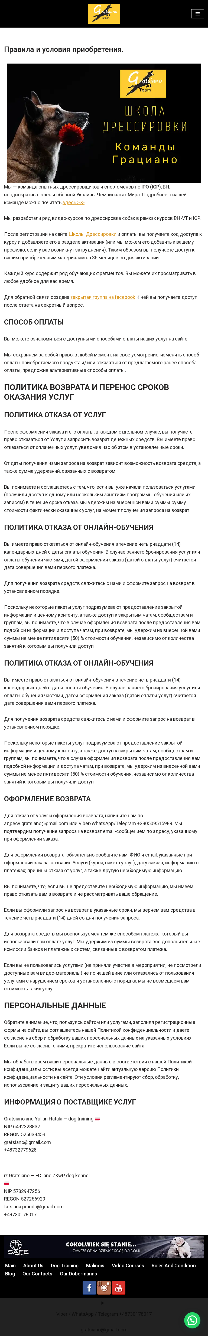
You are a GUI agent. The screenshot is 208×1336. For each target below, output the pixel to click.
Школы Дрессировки (92, 234)
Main (10, 1265)
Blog (10, 1274)
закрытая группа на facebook (102, 297)
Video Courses (128, 1265)
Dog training (65, 1265)
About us (33, 1265)
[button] (192, 1320)
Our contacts (37, 1274)
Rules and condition (174, 1265)
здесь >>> (73, 202)
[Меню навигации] (197, 13)
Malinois (95, 1265)
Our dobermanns (78, 1274)
